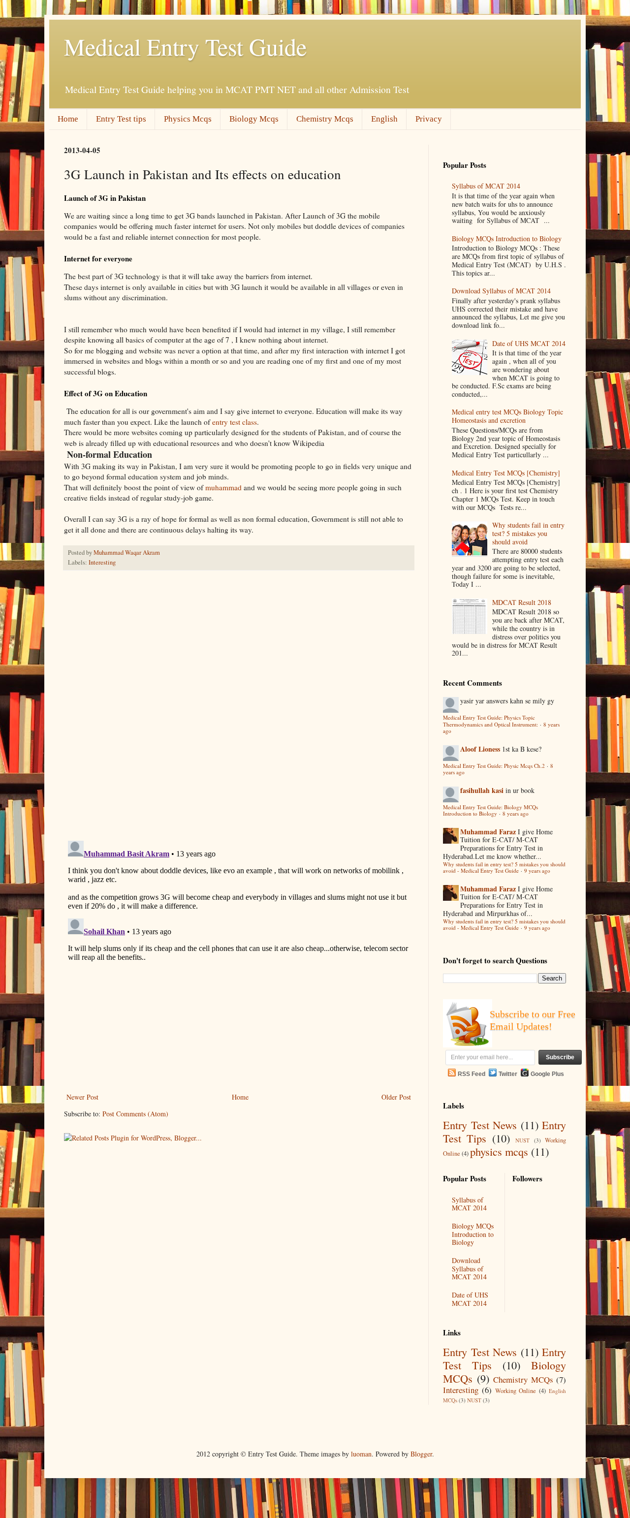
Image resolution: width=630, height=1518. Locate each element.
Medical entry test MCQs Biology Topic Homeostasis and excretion (507, 416)
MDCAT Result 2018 (521, 602)
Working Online (515, 1391)
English (384, 119)
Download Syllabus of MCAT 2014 (501, 290)
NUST (522, 1140)
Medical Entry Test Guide (185, 46)
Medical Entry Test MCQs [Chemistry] (506, 472)
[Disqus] (238, 706)
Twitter (508, 1074)
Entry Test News (480, 1124)
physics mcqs (499, 1151)
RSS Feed (471, 1074)
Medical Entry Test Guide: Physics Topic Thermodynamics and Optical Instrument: (490, 720)
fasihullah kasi (482, 790)
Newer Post (82, 1097)
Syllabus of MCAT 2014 (486, 185)
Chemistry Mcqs (324, 119)
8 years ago (516, 813)
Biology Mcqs (254, 119)
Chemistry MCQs (523, 1379)
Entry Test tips (121, 119)
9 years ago (537, 870)
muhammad (223, 487)
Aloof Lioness (480, 749)
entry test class (234, 422)
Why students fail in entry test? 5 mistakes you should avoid (528, 533)
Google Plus (547, 1074)
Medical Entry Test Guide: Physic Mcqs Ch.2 (494, 765)
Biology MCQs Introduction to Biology (507, 238)
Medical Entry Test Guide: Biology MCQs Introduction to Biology (490, 810)
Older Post (396, 1097)
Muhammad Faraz (488, 831)
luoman (361, 1453)
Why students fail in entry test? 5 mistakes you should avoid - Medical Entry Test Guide (504, 867)
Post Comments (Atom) (135, 1113)
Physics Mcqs (188, 119)
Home (68, 119)
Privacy (428, 119)
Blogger (421, 1453)
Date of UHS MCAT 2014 (529, 343)
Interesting (102, 562)
